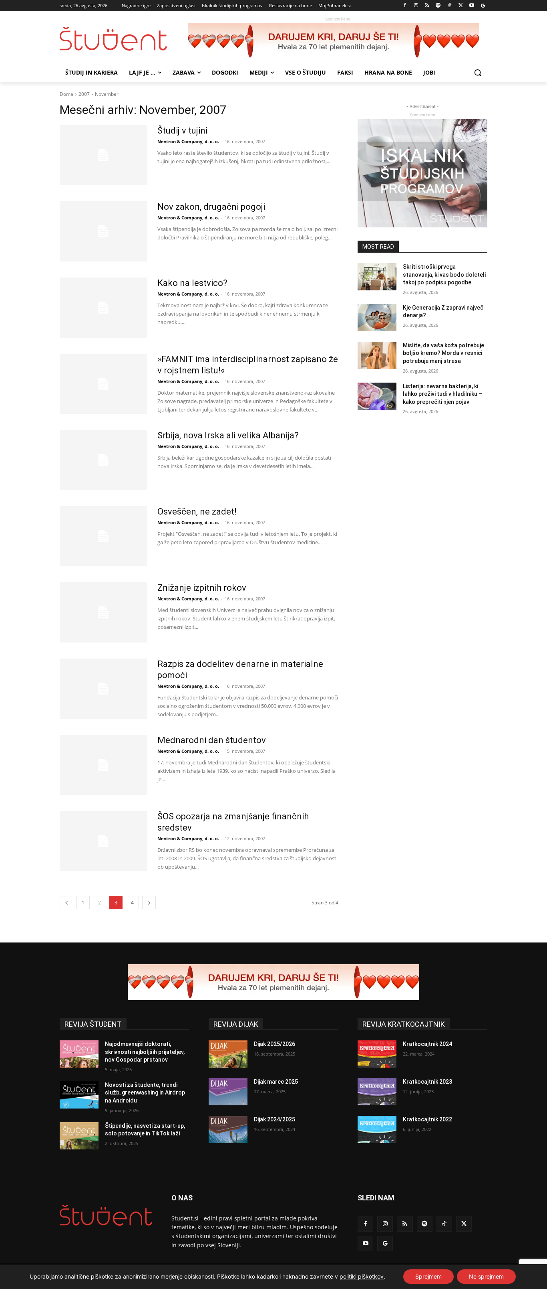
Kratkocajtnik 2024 (427, 1044)
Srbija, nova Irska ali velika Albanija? (228, 435)
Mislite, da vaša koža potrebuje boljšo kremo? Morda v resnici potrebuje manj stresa (443, 353)
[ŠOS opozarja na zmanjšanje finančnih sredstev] (103, 841)
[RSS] (427, 5)
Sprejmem (428, 1276)
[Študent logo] (124, 39)
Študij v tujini (182, 131)
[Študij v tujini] (103, 155)
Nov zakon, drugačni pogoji (211, 207)
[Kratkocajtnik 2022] (377, 1129)
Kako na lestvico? (192, 283)
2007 (84, 94)
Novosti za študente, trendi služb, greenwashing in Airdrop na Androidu (145, 1093)
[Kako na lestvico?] (103, 308)
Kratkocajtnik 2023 (427, 1081)
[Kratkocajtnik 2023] (377, 1091)
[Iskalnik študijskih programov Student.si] (422, 173)
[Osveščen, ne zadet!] (103, 536)
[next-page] (149, 902)
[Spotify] (438, 5)
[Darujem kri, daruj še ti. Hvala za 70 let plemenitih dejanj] (337, 41)
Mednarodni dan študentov (211, 740)
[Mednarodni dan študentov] (103, 765)
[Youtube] (471, 5)
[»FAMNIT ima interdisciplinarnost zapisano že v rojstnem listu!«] (103, 384)
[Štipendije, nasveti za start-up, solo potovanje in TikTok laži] (79, 1135)
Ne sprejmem (486, 1276)
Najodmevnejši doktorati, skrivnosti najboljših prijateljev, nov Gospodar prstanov (145, 1052)
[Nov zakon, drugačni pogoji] (103, 231)
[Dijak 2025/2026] (228, 1054)
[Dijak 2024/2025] (228, 1129)
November (107, 94)
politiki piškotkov (362, 1276)
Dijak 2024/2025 (274, 1119)
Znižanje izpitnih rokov (201, 588)
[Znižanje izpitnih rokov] (103, 612)
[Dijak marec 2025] (228, 1091)
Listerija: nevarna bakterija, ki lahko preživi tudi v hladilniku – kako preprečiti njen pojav (442, 394)
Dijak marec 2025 (276, 1081)
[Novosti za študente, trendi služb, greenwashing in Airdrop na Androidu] (79, 1095)
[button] (477, 72)
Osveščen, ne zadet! (197, 512)
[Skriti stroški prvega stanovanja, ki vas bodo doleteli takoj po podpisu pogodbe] (377, 276)
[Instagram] (415, 5)
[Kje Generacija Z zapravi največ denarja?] (377, 317)
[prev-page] (66, 902)
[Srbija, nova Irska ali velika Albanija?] (103, 460)
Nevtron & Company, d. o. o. (188, 141)
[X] (460, 5)
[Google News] (482, 5)
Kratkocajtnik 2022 (427, 1119)
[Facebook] (405, 5)
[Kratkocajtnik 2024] (377, 1054)
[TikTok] (449, 5)
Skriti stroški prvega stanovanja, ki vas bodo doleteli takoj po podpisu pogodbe (444, 274)
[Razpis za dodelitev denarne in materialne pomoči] (103, 689)
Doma (66, 94)
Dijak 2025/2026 (274, 1044)
